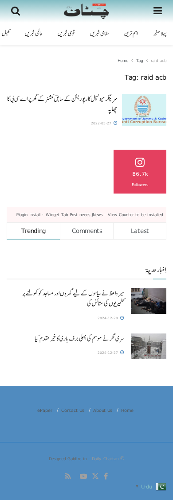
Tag (139, 60)
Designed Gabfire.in (68, 458)
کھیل (6, 33)
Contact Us (72, 410)
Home (123, 60)
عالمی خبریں (34, 33)
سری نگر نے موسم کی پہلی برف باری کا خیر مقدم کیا (79, 338)
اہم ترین (131, 33)
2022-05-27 (102, 123)
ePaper (44, 410)
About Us (102, 410)
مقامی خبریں (99, 33)
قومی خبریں (66, 33)
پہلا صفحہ (159, 33)
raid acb (158, 60)
